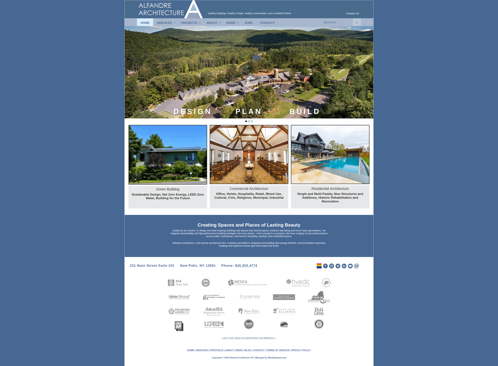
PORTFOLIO (216, 350)
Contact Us (352, 13)
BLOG (247, 350)
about (211, 22)
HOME (190, 350)
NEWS (239, 350)
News (230, 22)
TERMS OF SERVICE (277, 350)
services (164, 22)
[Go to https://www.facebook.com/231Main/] (325, 266)
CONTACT (258, 350)
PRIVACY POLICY (301, 350)
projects (189, 22)
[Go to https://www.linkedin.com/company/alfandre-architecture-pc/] (344, 266)
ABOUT (229, 350)
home (145, 22)
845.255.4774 (246, 266)
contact (267, 22)
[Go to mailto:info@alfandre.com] (356, 266)
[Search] (357, 22)
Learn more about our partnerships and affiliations (248, 338)
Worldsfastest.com (277, 358)
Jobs (248, 22)
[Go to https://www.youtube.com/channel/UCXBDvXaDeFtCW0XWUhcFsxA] (350, 266)
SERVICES (202, 350)
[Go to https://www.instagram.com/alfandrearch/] (331, 266)
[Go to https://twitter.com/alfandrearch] (337, 266)
